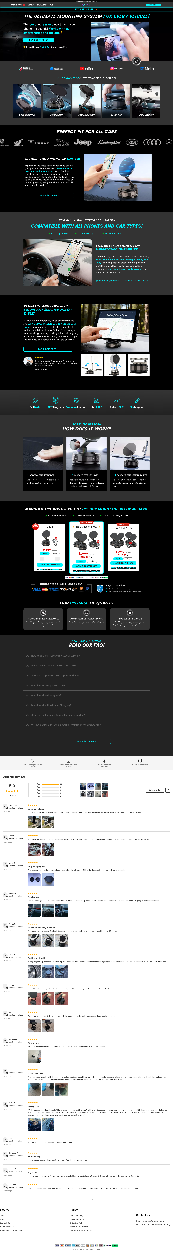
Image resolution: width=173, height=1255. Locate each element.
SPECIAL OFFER (18, 5)
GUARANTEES (42, 5)
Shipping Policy (77, 1223)
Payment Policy (77, 1219)
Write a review (155, 790)
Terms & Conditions (79, 1226)
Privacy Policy (76, 1216)
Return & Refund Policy (81, 1230)
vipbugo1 (82, 1249)
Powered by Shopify (93, 1249)
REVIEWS (31, 5)
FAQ (51, 5)
